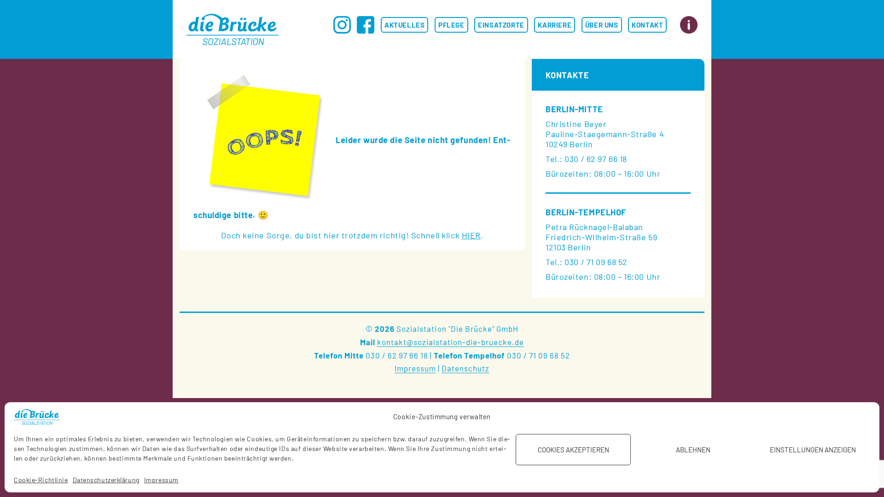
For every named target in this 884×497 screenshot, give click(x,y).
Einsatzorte (501, 25)
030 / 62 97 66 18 (397, 355)
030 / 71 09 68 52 (538, 355)
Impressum (161, 480)
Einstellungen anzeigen (813, 449)
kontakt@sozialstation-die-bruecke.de (450, 342)
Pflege (451, 25)
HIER (471, 235)
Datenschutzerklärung (106, 480)
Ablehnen (693, 449)
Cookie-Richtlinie (41, 480)
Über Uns (601, 25)
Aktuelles (404, 25)
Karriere (554, 25)
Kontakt (647, 25)
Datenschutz (465, 368)
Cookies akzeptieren (573, 449)
